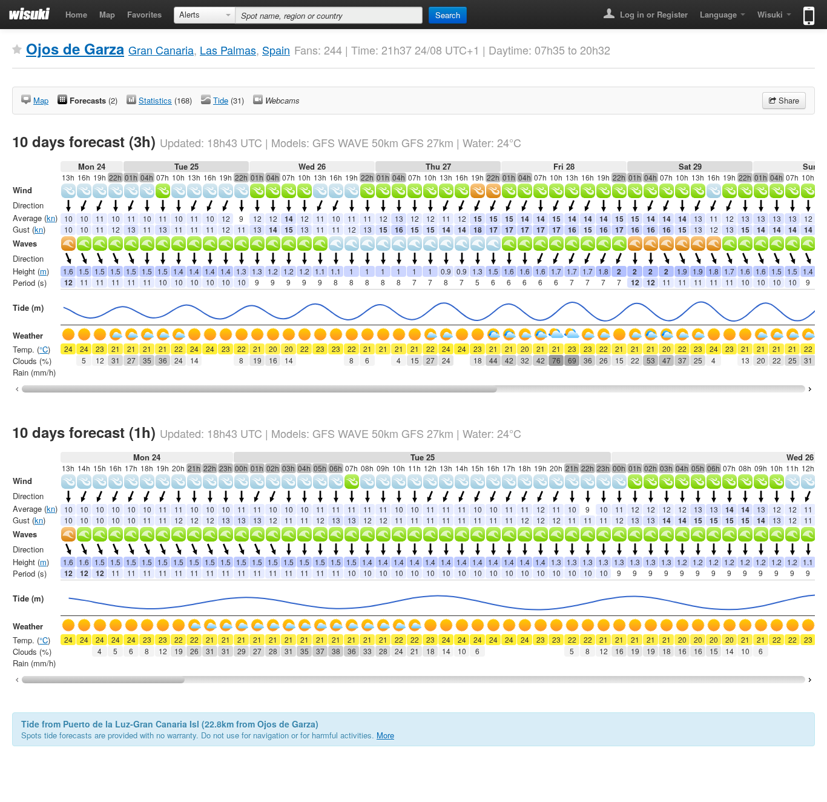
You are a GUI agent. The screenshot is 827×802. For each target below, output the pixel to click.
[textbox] (329, 15)
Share (787, 100)
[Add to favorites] (17, 49)
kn (51, 218)
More (385, 735)
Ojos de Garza (75, 48)
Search (447, 15)
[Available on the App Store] (806, 10)
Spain (276, 50)
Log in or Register (653, 14)
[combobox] (205, 15)
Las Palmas (228, 50)
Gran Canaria (161, 50)
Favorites (144, 14)
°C (43, 349)
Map (107, 14)
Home (76, 14)
